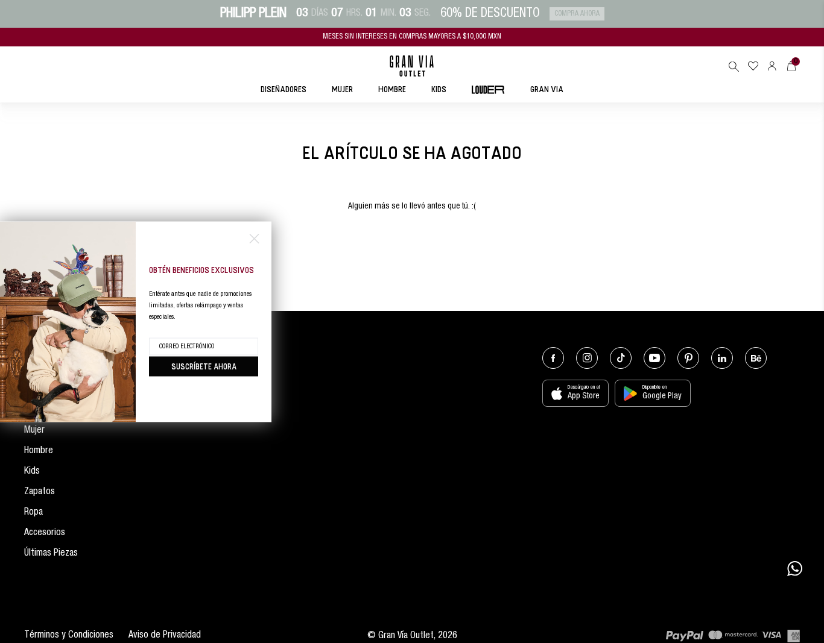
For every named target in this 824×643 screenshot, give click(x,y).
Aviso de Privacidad (164, 636)
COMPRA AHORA (577, 13)
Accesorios (44, 533)
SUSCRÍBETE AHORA (203, 366)
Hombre (38, 451)
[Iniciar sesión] (772, 66)
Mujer (34, 431)
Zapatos (39, 492)
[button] (733, 66)
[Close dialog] (254, 238)
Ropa (33, 513)
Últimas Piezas (51, 554)
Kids (32, 472)
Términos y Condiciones (68, 636)
